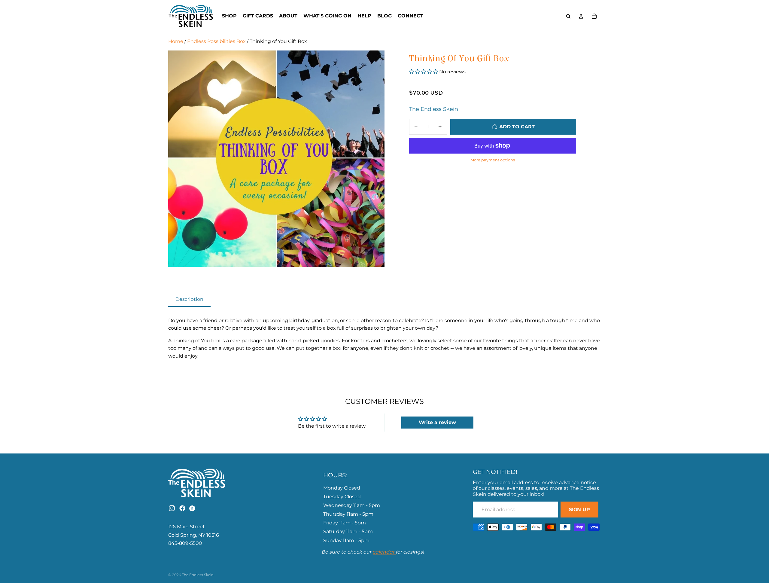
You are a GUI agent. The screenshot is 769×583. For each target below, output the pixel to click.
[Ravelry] (192, 508)
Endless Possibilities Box (216, 41)
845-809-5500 (185, 543)
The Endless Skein (433, 109)
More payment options (492, 159)
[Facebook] (182, 508)
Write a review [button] (437, 422)
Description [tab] (189, 299)
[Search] (568, 16)
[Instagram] (171, 508)
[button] (424, 72)
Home (175, 41)
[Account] (581, 16)
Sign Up (579, 509)
